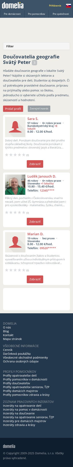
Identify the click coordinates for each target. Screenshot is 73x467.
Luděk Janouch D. (41, 176)
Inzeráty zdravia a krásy (19, 425)
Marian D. (35, 234)
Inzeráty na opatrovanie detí (22, 406)
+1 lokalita (47, 183)
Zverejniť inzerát (39, 108)
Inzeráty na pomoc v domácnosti (25, 409)
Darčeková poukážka (17, 354)
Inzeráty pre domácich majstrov (24, 421)
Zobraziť (35, 164)
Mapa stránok (12, 339)
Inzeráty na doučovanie (19, 413)
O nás (7, 327)
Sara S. (32, 118)
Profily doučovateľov (16, 383)
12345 (47, 190)
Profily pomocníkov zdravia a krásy (26, 395)
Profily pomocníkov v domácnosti (25, 379)
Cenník (7, 350)
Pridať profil (13, 109)
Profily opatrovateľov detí (20, 375)
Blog (6, 331)
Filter (10, 46)
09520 (48, 248)
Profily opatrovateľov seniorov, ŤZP (26, 387)
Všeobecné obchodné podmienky (25, 357)
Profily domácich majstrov (20, 391)
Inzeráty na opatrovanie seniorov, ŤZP (28, 417)
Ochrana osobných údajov (21, 361)
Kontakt (8, 335)
